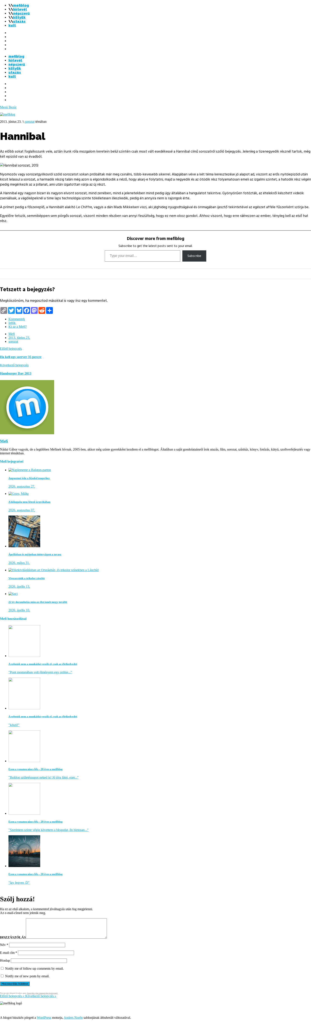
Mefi (11, 334)
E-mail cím (8, 952)
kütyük (19, 17)
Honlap (5, 960)
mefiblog (21, 5)
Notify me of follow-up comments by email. (34, 968)
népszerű (21, 13)
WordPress (44, 1017)
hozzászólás (13, 937)
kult (12, 25)
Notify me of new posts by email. (27, 976)
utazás (19, 21)
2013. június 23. (19, 337)
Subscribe (194, 256)
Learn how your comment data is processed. (42, 993)
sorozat (29, 121)
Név (4, 945)
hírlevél (20, 9)
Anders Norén (73, 1017)
